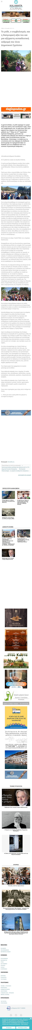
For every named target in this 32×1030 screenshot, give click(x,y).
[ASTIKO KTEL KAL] (16, 718)
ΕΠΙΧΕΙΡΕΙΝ (3, 977)
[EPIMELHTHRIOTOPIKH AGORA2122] (16, 413)
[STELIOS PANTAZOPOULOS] (16, 740)
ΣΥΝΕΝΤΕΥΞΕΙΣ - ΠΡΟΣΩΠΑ (7, 992)
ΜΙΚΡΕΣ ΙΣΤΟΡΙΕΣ (5, 994)
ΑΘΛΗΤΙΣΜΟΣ (4, 991)
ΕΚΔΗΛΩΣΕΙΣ (4, 987)
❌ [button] (31, 1018)
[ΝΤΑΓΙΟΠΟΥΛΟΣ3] (16, 110)
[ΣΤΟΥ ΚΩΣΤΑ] (16, 661)
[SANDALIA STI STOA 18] (16, 618)
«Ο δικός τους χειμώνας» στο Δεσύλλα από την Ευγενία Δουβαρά (16, 854)
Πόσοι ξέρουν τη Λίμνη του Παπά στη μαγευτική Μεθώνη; (8, 501)
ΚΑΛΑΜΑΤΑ (3, 948)
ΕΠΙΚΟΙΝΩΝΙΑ (4, 1003)
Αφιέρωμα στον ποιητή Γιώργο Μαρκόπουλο (8, 559)
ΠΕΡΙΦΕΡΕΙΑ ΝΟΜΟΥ (6, 951)
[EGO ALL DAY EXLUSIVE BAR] (16, 15)
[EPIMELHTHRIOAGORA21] (16, 775)
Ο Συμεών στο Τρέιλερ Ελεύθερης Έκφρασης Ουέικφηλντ (16, 830)
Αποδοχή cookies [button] (22, 1027)
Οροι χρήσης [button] (24, 1024)
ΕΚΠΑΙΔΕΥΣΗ (4, 960)
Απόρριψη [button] (8, 1027)
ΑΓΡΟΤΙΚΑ (3, 975)
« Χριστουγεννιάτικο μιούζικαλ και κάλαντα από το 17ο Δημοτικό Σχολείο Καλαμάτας (15, 467)
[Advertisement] (16, 89)
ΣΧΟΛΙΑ (2, 967)
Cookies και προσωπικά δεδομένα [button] (11, 1024)
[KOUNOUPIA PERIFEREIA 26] (16, 679)
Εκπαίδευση (11, 461)
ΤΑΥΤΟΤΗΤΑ (3, 1001)
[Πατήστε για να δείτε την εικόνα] (16, 60)
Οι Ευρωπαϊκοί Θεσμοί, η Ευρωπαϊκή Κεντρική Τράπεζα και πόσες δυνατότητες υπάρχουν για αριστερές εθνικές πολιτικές (16, 933)
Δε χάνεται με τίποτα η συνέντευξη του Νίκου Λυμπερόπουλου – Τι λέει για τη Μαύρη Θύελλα (23, 502)
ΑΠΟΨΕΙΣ (3, 965)
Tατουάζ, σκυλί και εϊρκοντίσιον (16, 885)
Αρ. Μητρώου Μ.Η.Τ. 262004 (17, 1008)
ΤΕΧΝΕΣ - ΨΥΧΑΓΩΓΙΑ (6, 985)
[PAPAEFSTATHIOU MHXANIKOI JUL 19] (16, 760)
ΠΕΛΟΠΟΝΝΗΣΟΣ (5, 950)
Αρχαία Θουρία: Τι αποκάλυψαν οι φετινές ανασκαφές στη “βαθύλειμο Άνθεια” (23, 540)
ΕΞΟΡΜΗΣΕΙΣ (4, 969)
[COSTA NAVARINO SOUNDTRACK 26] (16, 640)
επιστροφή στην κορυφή (24, 475)
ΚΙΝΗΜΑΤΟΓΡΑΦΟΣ (5, 989)
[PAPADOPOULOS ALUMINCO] (16, 116)
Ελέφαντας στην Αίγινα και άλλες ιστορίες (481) (8, 518)
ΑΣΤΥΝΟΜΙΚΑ (4, 963)
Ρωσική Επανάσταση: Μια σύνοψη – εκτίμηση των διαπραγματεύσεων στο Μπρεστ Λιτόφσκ (16, 909)
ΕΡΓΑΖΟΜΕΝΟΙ (4, 958)
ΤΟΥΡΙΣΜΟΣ (3, 979)
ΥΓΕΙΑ (2, 962)
